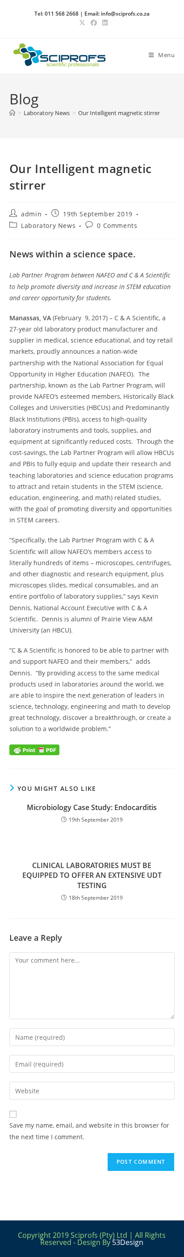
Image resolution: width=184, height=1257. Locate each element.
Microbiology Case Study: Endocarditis (92, 807)
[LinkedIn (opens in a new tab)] (104, 23)
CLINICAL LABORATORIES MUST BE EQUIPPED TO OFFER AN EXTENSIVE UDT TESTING (92, 875)
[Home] (12, 113)
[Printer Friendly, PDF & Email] (34, 749)
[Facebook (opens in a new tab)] (94, 23)
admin (31, 214)
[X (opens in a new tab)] (82, 23)
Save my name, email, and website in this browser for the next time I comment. (89, 1131)
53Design (127, 1242)
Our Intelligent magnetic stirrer (119, 113)
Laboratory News (48, 225)
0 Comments (117, 225)
